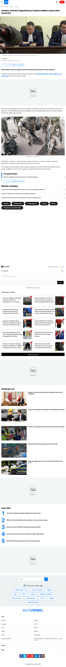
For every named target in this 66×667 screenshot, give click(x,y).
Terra (35, 624)
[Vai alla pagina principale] (6, 2)
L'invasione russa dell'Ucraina (12, 207)
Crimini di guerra (32, 203)
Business (3, 624)
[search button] (46, 579)
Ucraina (17, 6)
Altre (2, 650)
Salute (33, 594)
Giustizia (6, 203)
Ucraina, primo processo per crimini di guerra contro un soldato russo (21, 197)
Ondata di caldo (30, 598)
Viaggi (3, 631)
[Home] (1, 6)
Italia (15, 594)
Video (3, 635)
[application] (33, 35)
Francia (24, 594)
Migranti (51, 598)
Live (62, 2)
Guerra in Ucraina (37, 590)
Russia (54, 203)
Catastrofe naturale (33, 602)
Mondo (11, 6)
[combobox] (33, 579)
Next (2, 627)
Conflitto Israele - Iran (20, 590)
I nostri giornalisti (6, 638)
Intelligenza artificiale (46, 594)
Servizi (3, 645)
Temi (2, 616)
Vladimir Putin (18, 203)
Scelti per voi (7, 389)
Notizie (6, 6)
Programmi (37, 635)
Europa (3, 620)
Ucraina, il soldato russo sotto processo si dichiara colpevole (20, 177)
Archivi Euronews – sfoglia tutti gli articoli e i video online (48, 639)
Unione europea (16, 598)
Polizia (42, 598)
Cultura (36, 631)
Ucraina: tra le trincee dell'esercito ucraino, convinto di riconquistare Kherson (23, 189)
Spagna (49, 590)
